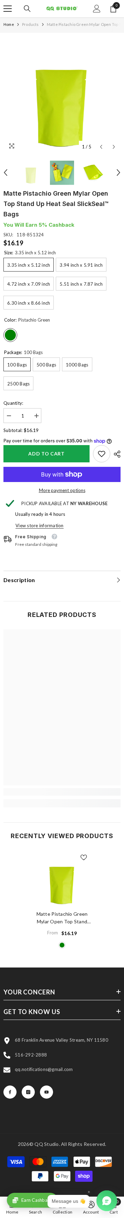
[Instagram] (28, 1092)
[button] (101, 147)
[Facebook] (10, 1092)
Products (30, 24)
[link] (101, 453)
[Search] (27, 8)
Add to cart (46, 453)
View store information (40, 525)
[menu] (7, 8)
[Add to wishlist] (84, 857)
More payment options (62, 490)
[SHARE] (115, 454)
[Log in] (97, 8)
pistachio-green (62, 945)
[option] (62, 95)
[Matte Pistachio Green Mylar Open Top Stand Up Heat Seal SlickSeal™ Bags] (62, 879)
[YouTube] (46, 1092)
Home (8, 24)
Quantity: (13, 403)
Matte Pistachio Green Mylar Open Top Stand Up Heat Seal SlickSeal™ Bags (62, 918)
